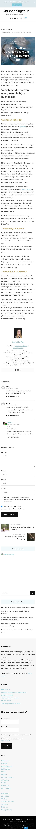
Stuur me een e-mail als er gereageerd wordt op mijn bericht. (13, 507)
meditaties (5, 796)
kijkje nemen (16, 5)
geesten (23, 127)
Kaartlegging (5, 788)
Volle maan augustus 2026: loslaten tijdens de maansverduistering (16, 625)
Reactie (4, 452)
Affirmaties (5, 780)
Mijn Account (5, 690)
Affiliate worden (7, 695)
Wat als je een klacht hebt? (11, 703)
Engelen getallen (7, 777)
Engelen (4, 775)
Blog (12, 43)
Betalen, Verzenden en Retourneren (13, 692)
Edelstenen (5, 793)
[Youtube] (18, 370)
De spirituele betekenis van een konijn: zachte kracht (18, 607)
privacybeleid (5, 741)
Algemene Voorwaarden (10, 698)
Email (3, 480)
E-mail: (4, 727)
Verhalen (4, 804)
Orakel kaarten (6, 766)
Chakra (3, 772)
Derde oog (5, 785)
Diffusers (4, 807)
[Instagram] (20, 370)
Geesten (4, 764)
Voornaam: (5, 719)
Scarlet (9, 422)
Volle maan (5, 761)
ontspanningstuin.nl (21, 346)
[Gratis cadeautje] (18, 570)
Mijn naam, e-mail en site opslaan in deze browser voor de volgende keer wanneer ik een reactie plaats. (18, 499)
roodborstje (26, 189)
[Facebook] (15, 370)
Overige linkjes (6, 810)
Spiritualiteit (20, 43)
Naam (3, 471)
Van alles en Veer (7, 801)
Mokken (4, 799)
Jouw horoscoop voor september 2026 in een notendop (15, 612)
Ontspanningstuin (16, 11)
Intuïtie (3, 783)
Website (4, 489)
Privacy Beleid (6, 701)
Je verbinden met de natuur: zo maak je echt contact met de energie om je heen (17, 619)
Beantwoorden (13, 396)
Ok (26, 827)
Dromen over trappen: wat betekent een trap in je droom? (17, 631)
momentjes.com (18, 348)
